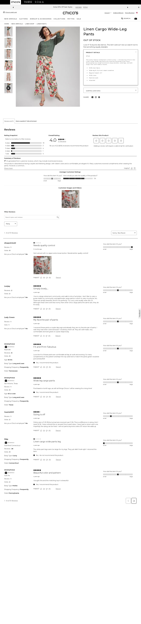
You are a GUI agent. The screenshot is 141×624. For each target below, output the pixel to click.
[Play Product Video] (8, 88)
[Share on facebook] (92, 97)
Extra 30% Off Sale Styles (62, 7)
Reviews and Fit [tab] (9, 121)
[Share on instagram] (96, 97)
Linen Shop (29, 24)
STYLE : (88, 56)
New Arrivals (17, 24)
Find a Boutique (129, 13)
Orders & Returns (118, 13)
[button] (136, 18)
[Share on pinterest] (99, 97)
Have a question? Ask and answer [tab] (26, 121)
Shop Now (78, 7)
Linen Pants (41, 24)
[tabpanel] (70, 314)
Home (6, 24)
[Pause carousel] (138, 7)
